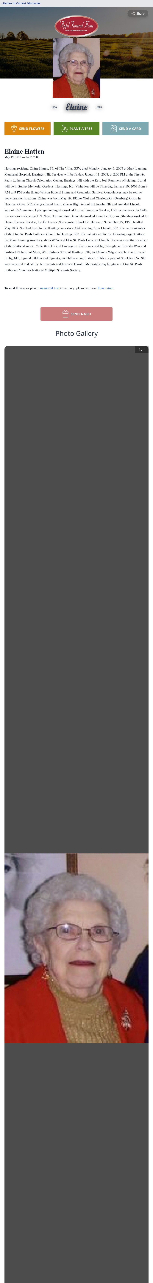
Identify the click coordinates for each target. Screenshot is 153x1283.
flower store (105, 288)
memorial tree (49, 288)
